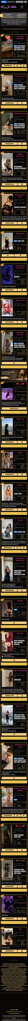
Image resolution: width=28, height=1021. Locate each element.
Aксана (20, 520)
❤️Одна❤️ (20, 384)
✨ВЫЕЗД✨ (20, 860)
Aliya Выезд (20, 233)
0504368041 (8, 815)
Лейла (20, 453)
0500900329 (9, 290)
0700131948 (9, 223)
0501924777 (9, 510)
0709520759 (9, 474)
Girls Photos (7, 46)
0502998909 (9, 850)
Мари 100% (20, 706)
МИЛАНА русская (20, 334)
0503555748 (9, 919)
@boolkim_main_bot (8, 17)
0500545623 (9, 442)
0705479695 (9, 886)
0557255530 (9, 322)
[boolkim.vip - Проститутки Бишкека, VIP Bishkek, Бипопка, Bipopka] (8, 8)
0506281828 (9, 590)
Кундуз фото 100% (20, 196)
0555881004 (9, 184)
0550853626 (9, 103)
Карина (20, 485)
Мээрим (20, 633)
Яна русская (20, 300)
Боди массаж (20, 76)
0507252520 (8, 548)
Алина (20, 897)
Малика (20, 601)
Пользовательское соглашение (14, 1011)
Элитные (4, 1)
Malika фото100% (20, 155)
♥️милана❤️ (20, 826)
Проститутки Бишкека (14, 1013)
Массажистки (19, 1)
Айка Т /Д (20, 419)
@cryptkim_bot (20, 17)
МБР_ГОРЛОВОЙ (20, 671)
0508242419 (14, 408)
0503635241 (9, 144)
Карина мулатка (20, 113)
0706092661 (8, 66)
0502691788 (9, 695)
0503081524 (9, 951)
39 (25, 69)
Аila (20, 929)
